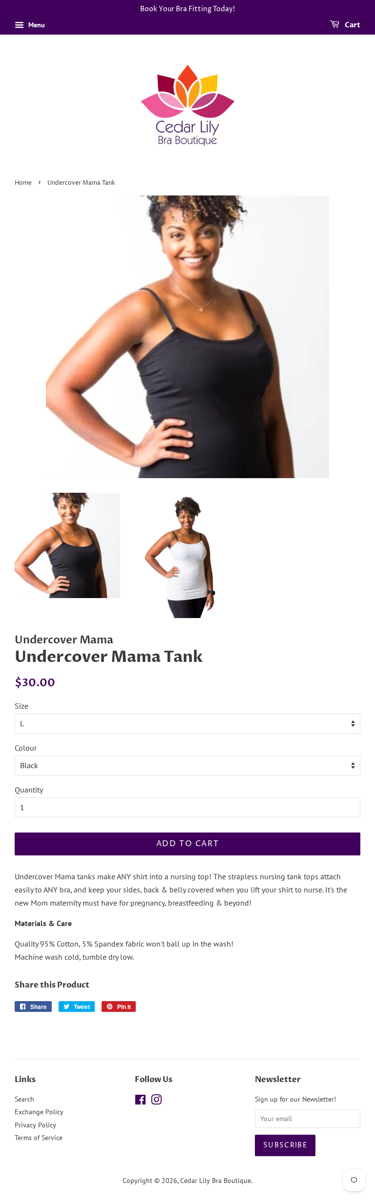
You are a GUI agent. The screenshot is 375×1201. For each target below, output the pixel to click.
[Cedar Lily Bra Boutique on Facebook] (140, 1101)
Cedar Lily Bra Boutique (215, 1180)
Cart (351, 25)
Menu (35, 24)
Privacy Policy (35, 1125)
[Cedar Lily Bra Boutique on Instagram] (156, 1101)
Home (23, 183)
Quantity (29, 789)
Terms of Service (38, 1137)
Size (21, 706)
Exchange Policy (39, 1111)
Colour (26, 748)
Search (24, 1099)
